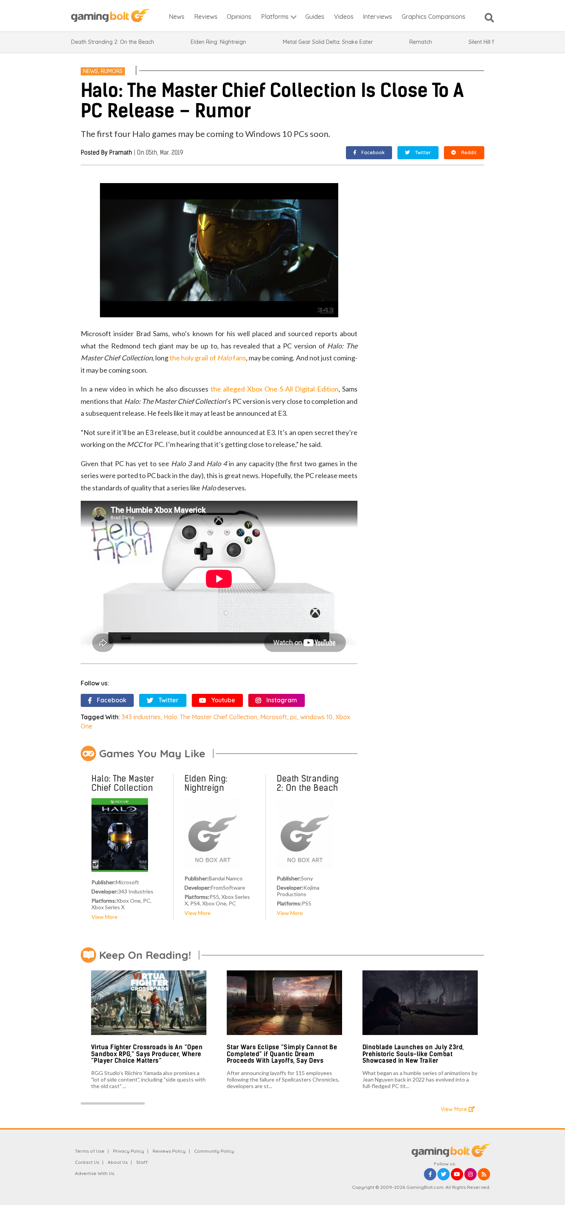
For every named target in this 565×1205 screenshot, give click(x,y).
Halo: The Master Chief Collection (210, 717)
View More (104, 916)
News (90, 71)
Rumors (112, 71)
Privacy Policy (128, 1151)
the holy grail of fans (208, 357)
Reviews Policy (169, 1151)
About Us (118, 1162)
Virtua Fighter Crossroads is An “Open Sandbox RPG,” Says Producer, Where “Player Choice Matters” (147, 1053)
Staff (142, 1162)
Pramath (120, 152)
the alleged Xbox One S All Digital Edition (275, 389)
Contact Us (87, 1162)
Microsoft (273, 717)
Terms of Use (90, 1151)
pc (293, 717)
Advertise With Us (94, 1173)
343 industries (141, 717)
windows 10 (316, 717)
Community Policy (214, 1151)
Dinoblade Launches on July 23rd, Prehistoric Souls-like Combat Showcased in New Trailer (413, 1053)
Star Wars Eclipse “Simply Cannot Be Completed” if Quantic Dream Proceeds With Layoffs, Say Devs (282, 1053)
